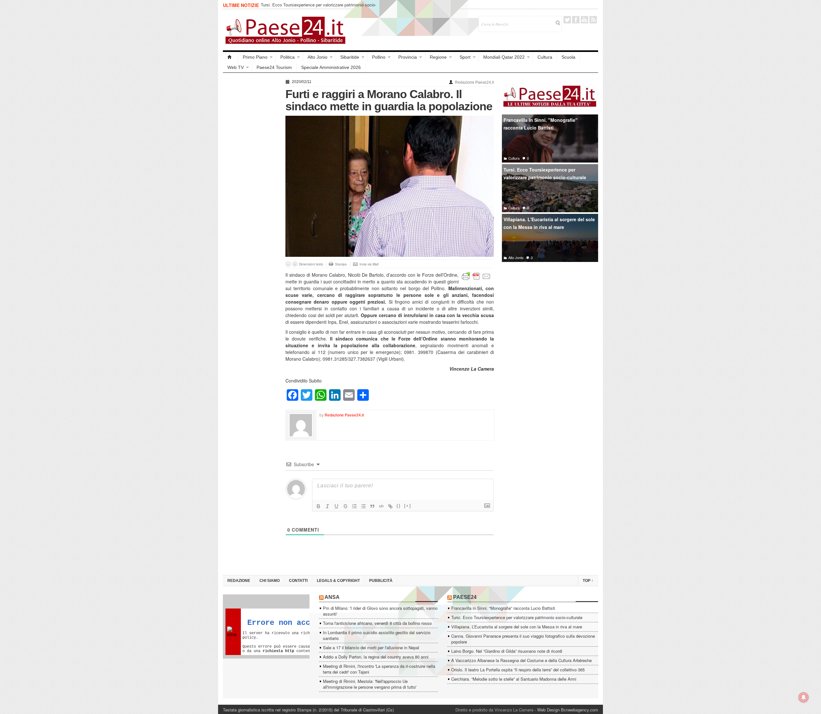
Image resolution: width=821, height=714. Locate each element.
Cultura (544, 57)
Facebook (576, 19)
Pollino (378, 57)
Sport (465, 57)
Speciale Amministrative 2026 (331, 67)
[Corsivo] (327, 506)
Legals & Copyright (338, 580)
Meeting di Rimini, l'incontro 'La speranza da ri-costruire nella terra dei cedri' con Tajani (379, 669)
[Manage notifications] (804, 697)
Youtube (584, 19)
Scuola (568, 57)
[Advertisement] (251, 174)
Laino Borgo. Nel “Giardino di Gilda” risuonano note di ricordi (506, 651)
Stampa (341, 264)
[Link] (390, 506)
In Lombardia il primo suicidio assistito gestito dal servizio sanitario (376, 635)
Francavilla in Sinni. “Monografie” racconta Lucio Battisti (503, 608)
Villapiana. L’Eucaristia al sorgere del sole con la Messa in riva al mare (516, 627)
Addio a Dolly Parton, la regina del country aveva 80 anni (375, 657)
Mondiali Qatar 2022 (504, 57)
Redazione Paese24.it (474, 82)
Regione (438, 57)
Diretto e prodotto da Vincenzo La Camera (494, 710)
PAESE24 (465, 597)
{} (398, 505)
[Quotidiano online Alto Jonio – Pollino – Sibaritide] (230, 57)
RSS (593, 19)
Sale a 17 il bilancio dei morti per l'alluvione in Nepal (371, 647)
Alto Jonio (317, 57)
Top (588, 580)
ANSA (332, 597)
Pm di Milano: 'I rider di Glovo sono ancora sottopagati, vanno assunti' (380, 611)
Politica (287, 57)
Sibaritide (349, 57)
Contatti (298, 580)
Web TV (235, 67)
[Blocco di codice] (381, 506)
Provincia (407, 57)
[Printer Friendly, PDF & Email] (476, 276)
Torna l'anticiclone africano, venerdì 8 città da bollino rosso (377, 623)
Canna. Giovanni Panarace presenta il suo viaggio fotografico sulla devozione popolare (523, 639)
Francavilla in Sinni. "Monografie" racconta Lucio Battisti (541, 124)
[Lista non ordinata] (363, 506)
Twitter (567, 19)
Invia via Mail (369, 264)
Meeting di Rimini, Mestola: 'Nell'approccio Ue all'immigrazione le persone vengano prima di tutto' (369, 684)
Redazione (238, 580)
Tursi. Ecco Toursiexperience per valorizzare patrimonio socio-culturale (318, 7)
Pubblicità (381, 580)
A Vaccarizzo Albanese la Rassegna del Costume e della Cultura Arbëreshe (521, 660)
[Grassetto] (318, 506)
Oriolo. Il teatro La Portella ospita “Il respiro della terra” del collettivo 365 (518, 670)
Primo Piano (255, 57)
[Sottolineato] (336, 506)
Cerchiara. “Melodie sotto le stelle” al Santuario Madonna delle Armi (513, 679)
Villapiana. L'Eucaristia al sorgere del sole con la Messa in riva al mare (549, 223)
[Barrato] (345, 506)
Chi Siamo (269, 580)
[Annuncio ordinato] (354, 506)
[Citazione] (372, 506)
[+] (407, 505)
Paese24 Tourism (274, 67)
